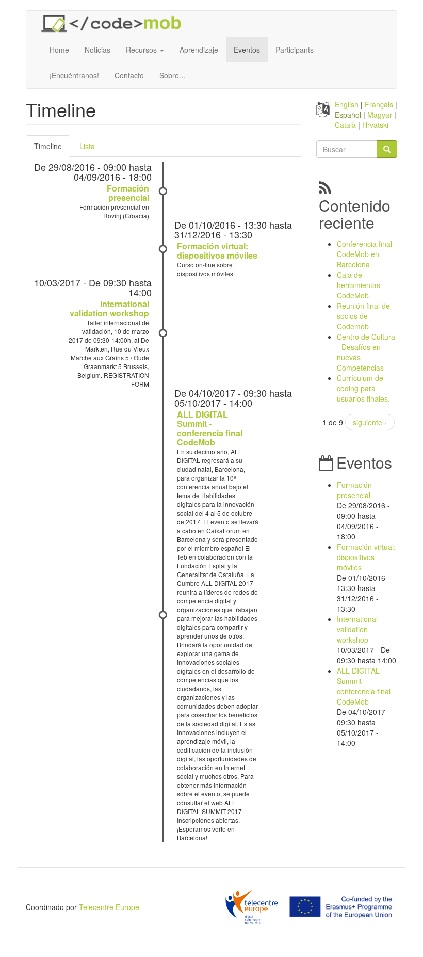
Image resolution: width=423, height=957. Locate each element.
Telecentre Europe (109, 907)
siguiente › (370, 422)
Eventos (247, 49)
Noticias (97, 49)
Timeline (52, 149)
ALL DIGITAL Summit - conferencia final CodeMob (209, 428)
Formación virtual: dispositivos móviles (217, 250)
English (347, 104)
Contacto (129, 75)
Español (348, 114)
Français (379, 104)
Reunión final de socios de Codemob (363, 315)
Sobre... (172, 75)
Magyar (379, 114)
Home (59, 49)
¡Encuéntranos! (74, 75)
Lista (87, 146)
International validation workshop (109, 308)
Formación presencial (128, 192)
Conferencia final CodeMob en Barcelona (364, 253)
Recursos (142, 49)
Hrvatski (375, 125)
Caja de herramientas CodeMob (358, 284)
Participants (294, 49)
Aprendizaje (199, 49)
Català (345, 125)
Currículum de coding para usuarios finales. (363, 388)
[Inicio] (115, 24)
